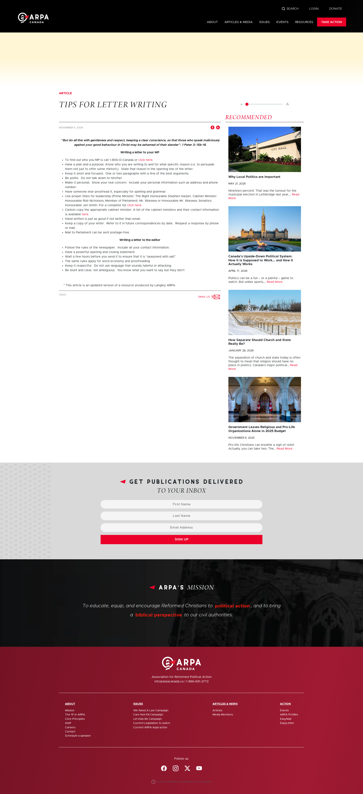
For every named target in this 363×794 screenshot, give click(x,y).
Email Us (204, 297)
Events (282, 22)
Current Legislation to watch (151, 723)
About (212, 22)
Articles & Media (238, 22)
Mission (69, 710)
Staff (68, 723)
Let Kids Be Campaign (147, 719)
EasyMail (285, 719)
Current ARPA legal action (150, 727)
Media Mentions (223, 714)
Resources (304, 22)
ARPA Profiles (289, 714)
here (85, 214)
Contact (70, 731)
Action (285, 704)
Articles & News (225, 704)
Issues (264, 22)
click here (145, 159)
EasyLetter (287, 723)
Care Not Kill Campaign (148, 714)
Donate (335, 8)
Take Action (331, 22)
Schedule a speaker (78, 736)
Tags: (63, 295)
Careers (70, 727)
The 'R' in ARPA (75, 714)
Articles (217, 710)
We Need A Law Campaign (150, 710)
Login (314, 8)
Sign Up (181, 539)
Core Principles (75, 719)
